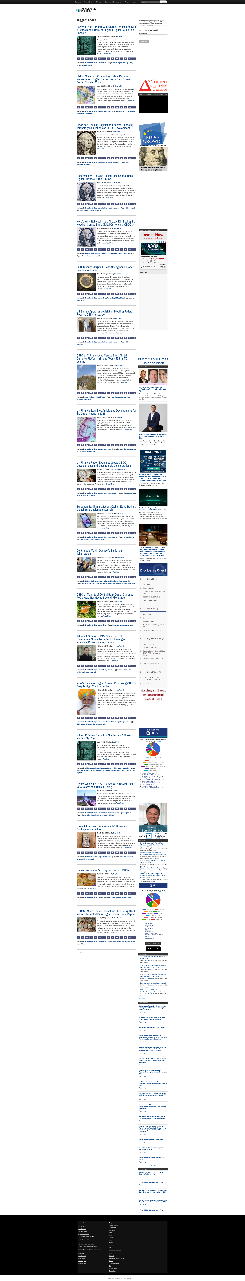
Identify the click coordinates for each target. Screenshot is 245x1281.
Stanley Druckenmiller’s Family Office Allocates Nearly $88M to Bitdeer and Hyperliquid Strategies (151, 845)
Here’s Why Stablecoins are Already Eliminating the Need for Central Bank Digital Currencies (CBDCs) (106, 223)
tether (91, 672)
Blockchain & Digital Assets (113, 2)
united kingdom (91, 451)
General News (112, 1227)
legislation (80, 165)
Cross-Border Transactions (84, 114)
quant (92, 859)
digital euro (94, 539)
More (134, 2)
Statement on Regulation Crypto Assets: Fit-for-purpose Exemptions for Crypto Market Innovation (152, 1007)
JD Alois (116, 182)
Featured (78, 2)
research (130, 625)
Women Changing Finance (115, 1250)
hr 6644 (92, 210)
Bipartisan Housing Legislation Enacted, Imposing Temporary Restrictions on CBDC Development (105, 126)
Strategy (114, 493)
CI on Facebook (82, 1256)
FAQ (110, 1266)
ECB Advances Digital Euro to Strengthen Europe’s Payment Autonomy (105, 268)
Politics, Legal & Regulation (110, 162)
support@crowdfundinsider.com (90, 1246)
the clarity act (95, 815)
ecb (78, 300)
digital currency (81, 495)
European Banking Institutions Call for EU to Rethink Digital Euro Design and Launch (106, 508)
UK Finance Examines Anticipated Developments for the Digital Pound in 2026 (106, 412)
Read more (142, 1012)
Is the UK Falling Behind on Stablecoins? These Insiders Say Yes (104, 736)
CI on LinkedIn (81, 1258)
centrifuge (99, 583)
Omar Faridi (118, 37)
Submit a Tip (112, 1256)
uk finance (83, 451)
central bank (131, 493)
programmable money (83, 859)
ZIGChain (111, 815)
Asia (98, 254)
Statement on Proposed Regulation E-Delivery (151, 1158)
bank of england (117, 63)
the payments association (112, 770)
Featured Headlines (91, 254)
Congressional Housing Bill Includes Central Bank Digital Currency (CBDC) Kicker (105, 177)
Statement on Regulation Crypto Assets (152, 1027)
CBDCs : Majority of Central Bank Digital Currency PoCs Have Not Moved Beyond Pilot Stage (105, 596)
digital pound (126, 449)
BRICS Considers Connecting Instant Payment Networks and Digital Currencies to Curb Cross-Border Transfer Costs (103, 79)
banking (125, 63)
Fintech (127, 2)
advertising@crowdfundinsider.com (92, 1249)
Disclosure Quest (82, 1231)
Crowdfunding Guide (114, 1263)
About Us (111, 1261)
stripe (125, 583)
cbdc (109, 898)
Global (104, 63)
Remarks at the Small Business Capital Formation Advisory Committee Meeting (152, 1117)
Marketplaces (88, 2)
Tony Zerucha (120, 557)
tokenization (131, 583)
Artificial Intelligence (103, 581)
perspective (93, 256)
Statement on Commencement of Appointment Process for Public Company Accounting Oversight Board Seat (153, 1037)
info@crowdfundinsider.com (87, 1244)
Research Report (81, 944)
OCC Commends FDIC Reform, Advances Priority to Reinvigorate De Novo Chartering (153, 991)
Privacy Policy (112, 1271)
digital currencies (122, 625)
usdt (95, 672)
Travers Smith (125, 770)
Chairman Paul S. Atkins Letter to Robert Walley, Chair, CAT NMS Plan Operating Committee (152, 1060)
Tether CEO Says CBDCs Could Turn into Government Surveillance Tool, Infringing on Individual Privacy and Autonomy (101, 639)
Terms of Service (113, 1268)
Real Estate (111, 1245)
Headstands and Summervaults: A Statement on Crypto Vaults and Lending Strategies (152, 1106)
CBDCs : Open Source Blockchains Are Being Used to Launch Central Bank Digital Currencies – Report (106, 912)
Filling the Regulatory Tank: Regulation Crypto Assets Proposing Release (152, 1018)
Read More (107, 54)
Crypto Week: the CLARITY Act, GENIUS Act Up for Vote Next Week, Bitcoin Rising (105, 785)
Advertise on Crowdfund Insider (116, 1258)
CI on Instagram (82, 1261)
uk (87, 495)
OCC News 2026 (149, 960)
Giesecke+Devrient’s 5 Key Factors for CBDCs (103, 870)
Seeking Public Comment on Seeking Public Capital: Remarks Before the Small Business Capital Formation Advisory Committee (152, 1128)
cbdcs (130, 63)
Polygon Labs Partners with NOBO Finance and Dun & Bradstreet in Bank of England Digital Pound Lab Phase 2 (106, 30)
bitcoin (131, 537)
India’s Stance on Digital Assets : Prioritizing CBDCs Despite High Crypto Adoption (106, 684)
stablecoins (88, 65)
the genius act (100, 770)
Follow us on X (153, 949)
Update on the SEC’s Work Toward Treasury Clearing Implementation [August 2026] (153, 1072)
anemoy (84, 583)
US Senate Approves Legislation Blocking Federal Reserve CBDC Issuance (105, 313)
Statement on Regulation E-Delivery (151, 1140)
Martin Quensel (107, 583)
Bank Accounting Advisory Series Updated (153, 983)
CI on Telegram (82, 1263)
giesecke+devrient (121, 898)
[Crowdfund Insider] (87, 14)
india (103, 724)
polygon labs (80, 65)
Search (163, 2)
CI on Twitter (81, 1253)
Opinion (130, 254)
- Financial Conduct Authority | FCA (151, 1182)
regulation (87, 165)
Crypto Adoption (86, 724)
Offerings (99, 2)
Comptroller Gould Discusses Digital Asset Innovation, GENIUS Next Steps (153, 966)
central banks (131, 111)
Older (80, 952)
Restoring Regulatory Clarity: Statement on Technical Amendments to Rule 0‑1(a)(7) (152, 1095)
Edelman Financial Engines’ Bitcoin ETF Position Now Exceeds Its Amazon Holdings (153, 853)
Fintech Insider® (82, 1229)
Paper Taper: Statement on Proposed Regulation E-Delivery (151, 1148)
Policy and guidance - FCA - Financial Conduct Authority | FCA (151, 1173)
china (87, 256)
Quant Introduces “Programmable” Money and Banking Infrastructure (102, 827)
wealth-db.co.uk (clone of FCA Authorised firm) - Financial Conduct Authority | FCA (153, 1191)
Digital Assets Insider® (83, 1234)
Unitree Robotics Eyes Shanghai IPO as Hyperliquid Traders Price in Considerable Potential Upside (152, 875)
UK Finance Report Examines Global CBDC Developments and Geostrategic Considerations (104, 464)
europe (81, 300)
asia (113, 397)
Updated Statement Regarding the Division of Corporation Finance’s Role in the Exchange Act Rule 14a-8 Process (153, 1048)
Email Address (143, 33)
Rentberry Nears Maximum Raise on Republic (154, 868)
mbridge (88, 399)
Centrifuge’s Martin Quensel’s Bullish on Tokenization (99, 552)
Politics (110, 1232)
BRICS (120, 111)
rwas (114, 583)
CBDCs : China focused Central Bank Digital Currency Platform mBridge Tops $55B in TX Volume (102, 358)
